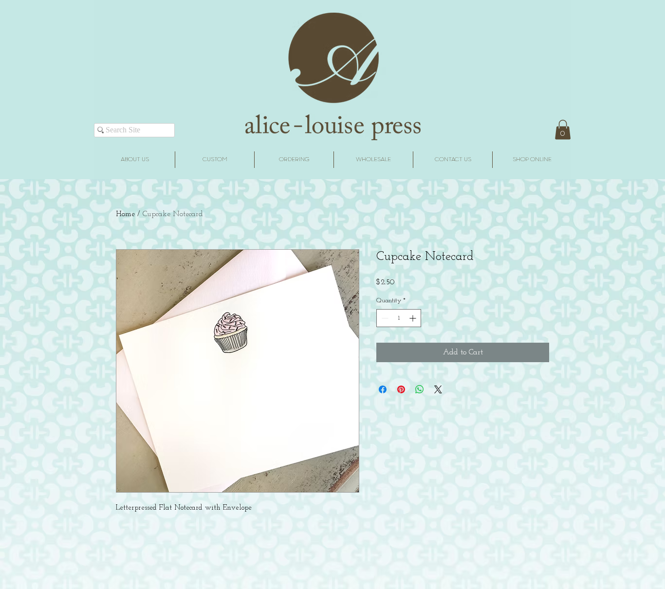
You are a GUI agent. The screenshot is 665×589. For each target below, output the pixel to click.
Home (125, 214)
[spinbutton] (398, 318)
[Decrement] (384, 318)
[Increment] (413, 318)
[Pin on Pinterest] (401, 389)
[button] (562, 130)
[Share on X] (438, 389)
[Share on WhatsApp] (419, 389)
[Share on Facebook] (382, 389)
